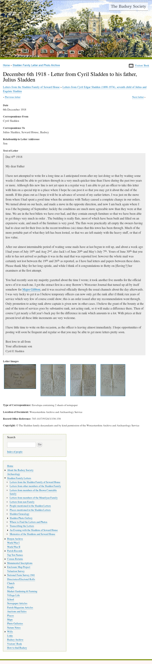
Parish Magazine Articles (20, 607)
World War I (13, 542)
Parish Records (14, 550)
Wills (10, 631)
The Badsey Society (128, 6)
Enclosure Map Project (18, 567)
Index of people (15, 451)
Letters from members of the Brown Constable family (33, 492)
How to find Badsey (17, 647)
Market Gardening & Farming (22, 591)
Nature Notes (14, 627)
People (10, 587)
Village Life (13, 595)
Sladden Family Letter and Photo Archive (36, 65)
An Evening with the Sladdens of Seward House (34, 530)
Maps (10, 619)
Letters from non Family (22, 502)
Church (10, 583)
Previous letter (12, 97)
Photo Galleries (15, 623)
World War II (13, 547)
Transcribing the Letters (22, 526)
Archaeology (13, 474)
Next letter (138, 97)
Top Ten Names (15, 555)
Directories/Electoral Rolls (21, 579)
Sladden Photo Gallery (21, 518)
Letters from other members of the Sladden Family (35, 486)
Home (6, 65)
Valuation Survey (16, 571)
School (10, 599)
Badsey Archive (15, 639)
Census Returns (15, 559)
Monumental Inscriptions (19, 563)
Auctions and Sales (17, 611)
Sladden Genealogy (19, 514)
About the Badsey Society (20, 470)
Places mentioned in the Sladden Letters (30, 510)
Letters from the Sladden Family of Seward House (31, 87)
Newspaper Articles (17, 603)
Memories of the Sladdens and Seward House (32, 534)
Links (10, 635)
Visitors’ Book (14, 643)
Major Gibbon (31, 289)
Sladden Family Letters (19, 478)
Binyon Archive (15, 538)
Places (10, 615)
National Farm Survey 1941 (21, 575)
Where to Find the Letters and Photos (28, 522)
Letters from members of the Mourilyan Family (34, 497)
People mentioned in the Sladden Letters (30, 505)
